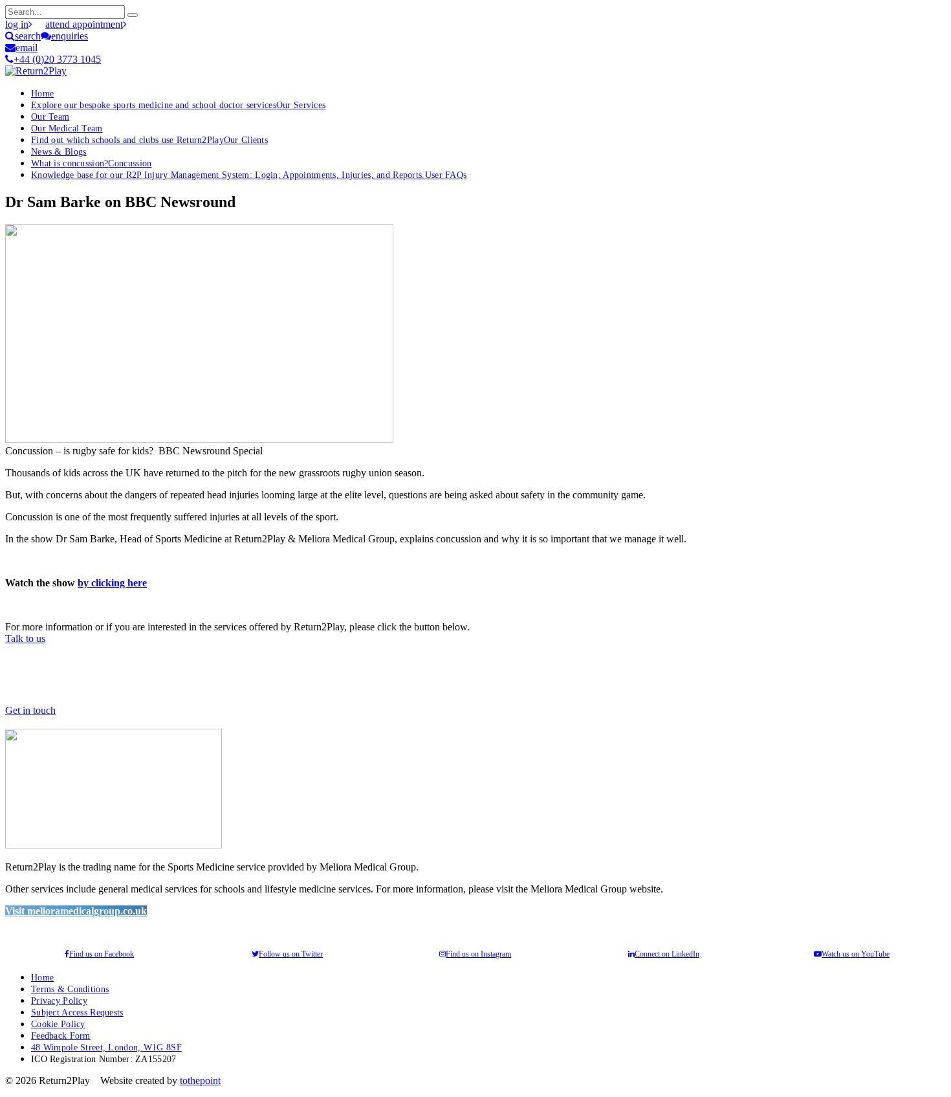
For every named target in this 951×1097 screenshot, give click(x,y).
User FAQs (248, 175)
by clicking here (112, 582)
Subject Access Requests (77, 1012)
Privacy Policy (59, 1000)
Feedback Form (61, 1035)
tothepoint (200, 1080)
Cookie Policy (58, 1024)
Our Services (178, 105)
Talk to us (25, 638)
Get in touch (30, 710)
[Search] (132, 15)
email (27, 47)
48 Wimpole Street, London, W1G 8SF (106, 1047)
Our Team (50, 116)
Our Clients (149, 140)
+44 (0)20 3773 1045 (57, 59)
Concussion (91, 163)
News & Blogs (58, 151)
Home (42, 93)
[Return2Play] (36, 70)
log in (16, 24)
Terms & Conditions (70, 989)
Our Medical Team (67, 128)
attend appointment (84, 24)
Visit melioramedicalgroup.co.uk (76, 910)
